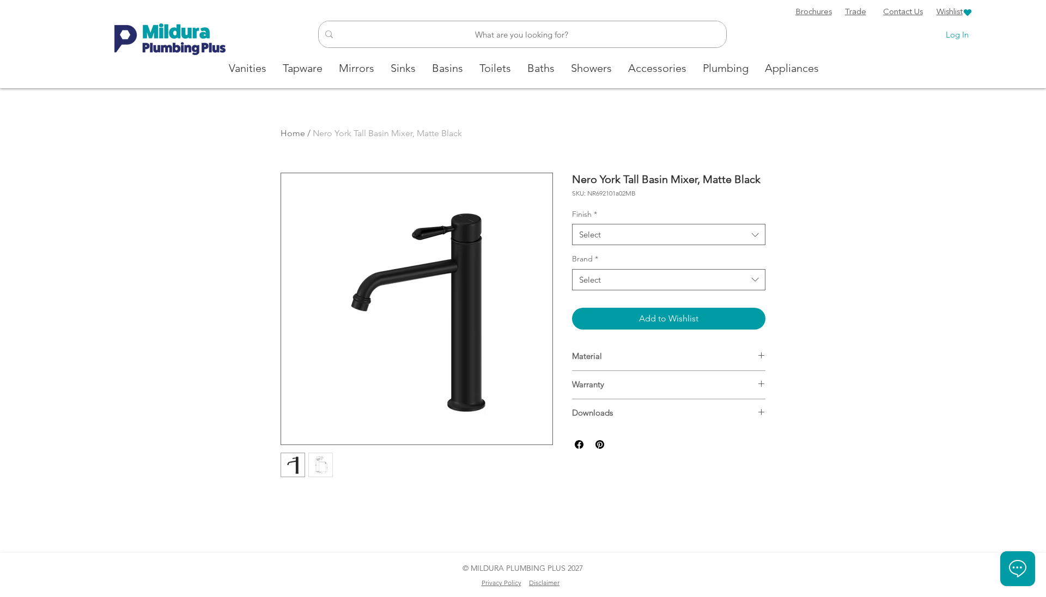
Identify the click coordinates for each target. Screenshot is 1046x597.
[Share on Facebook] (579, 444)
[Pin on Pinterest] (599, 444)
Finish (584, 214)
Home (293, 133)
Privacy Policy (501, 582)
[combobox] (668, 234)
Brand (585, 259)
